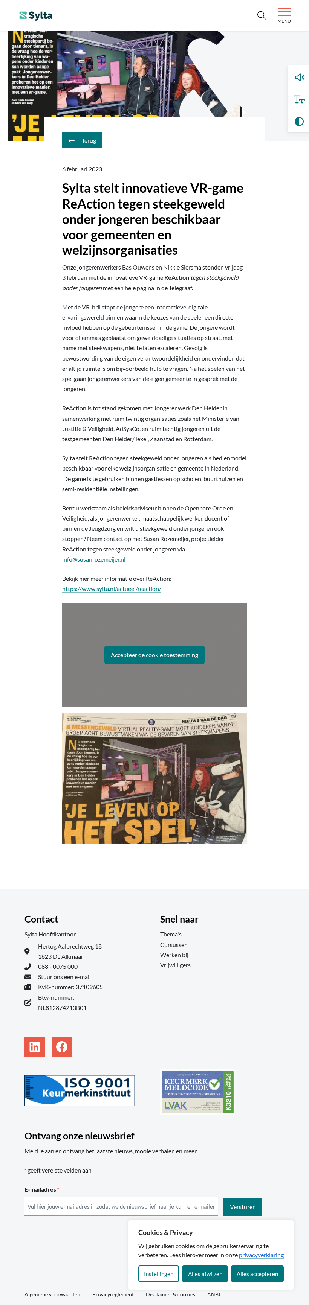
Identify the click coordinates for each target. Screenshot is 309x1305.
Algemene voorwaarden (52, 1294)
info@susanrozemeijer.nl (93, 559)
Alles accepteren (257, 1273)
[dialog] (211, 1255)
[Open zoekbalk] (261, 15)
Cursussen (174, 944)
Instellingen (158, 1273)
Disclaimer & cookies (170, 1294)
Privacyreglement (113, 1294)
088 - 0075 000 (58, 966)
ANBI (213, 1294)
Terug (88, 140)
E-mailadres (41, 1189)
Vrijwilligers (175, 964)
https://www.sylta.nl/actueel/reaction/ (111, 588)
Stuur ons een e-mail (64, 976)
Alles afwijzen (205, 1273)
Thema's (171, 934)
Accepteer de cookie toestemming (154, 654)
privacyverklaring (261, 1254)
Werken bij (174, 954)
